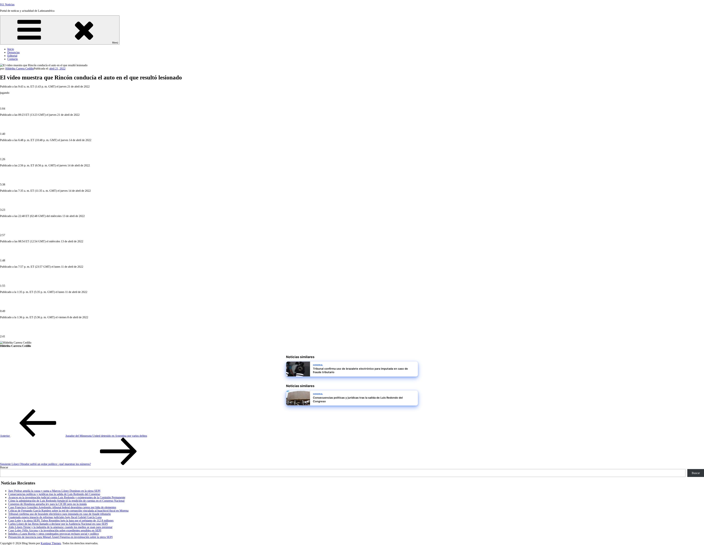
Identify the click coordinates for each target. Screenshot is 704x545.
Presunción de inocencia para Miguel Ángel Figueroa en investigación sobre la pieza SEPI (60, 537)
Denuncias (13, 52)
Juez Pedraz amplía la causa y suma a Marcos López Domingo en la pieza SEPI (54, 490)
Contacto (12, 59)
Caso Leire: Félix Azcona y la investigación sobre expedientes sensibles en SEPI (54, 530)
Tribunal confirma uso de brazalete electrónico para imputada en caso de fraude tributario (59, 513)
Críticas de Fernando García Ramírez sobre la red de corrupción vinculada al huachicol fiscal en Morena (68, 510)
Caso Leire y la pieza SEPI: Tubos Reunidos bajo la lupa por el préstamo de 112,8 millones (60, 520)
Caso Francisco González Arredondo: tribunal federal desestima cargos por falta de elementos (62, 507)
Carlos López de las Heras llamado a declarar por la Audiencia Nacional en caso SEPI (58, 523)
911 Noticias (7, 4)
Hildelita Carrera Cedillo (19, 68)
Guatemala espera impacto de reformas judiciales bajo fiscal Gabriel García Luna (55, 517)
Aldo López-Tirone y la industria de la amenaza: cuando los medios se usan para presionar (60, 527)
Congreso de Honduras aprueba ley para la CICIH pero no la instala (47, 504)
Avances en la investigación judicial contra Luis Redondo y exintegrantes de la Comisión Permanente (66, 497)
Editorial (12, 55)
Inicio (10, 49)
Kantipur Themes (51, 543)
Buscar (4, 467)
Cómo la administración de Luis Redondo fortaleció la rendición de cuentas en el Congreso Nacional (66, 500)
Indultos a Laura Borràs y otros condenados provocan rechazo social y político (53, 533)
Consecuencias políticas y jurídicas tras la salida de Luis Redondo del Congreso (54, 494)
